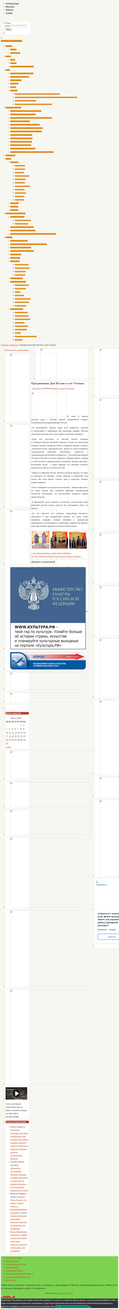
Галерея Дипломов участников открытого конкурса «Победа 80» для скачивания (18, 1222)
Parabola (59, 1293)
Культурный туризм (14, 1258)
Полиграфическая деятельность (19, 1274)
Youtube (9, 13)
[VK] (13, 1297)
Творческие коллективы (16, 1264)
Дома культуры (12, 1267)
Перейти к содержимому (11, 41)
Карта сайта (11, 1280)
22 (21, 736)
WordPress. (69, 1293)
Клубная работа (12, 1261)
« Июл (8, 747)
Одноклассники (12, 3)
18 (10, 736)
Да (57, 1306)
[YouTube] (6, 1297)
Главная (4, 345)
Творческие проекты (14, 1271)
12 (13, 733)
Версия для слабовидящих (17, 350)
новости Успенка (67, 389)
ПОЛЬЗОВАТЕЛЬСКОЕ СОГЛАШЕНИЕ (74, 1306)
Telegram (9, 10)
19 (13, 736)
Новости (13, 345)
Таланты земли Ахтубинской (18, 1277)
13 (16, 733)
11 (10, 733)
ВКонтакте (10, 7)
